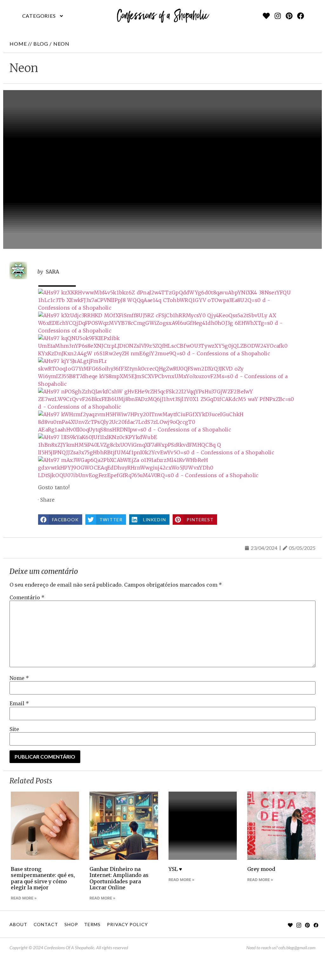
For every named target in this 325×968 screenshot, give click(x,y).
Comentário (27, 597)
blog (40, 44)
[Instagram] (277, 15)
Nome (19, 678)
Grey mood (261, 869)
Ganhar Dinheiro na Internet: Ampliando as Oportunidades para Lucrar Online (119, 878)
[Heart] (266, 15)
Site (14, 729)
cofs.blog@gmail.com (296, 947)
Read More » (24, 898)
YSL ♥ (175, 869)
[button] (43, 16)
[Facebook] (300, 15)
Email (19, 703)
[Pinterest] (289, 15)
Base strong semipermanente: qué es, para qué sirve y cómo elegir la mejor (43, 878)
